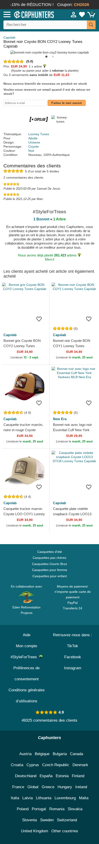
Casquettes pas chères (49, 558)
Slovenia (29, 820)
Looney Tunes (38, 134)
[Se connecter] (74, 14)
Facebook (72, 657)
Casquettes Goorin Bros (49, 564)
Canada (76, 754)
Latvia (27, 798)
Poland (23, 809)
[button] (46, 57)
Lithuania (43, 798)
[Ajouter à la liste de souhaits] (39, 319)
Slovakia (75, 809)
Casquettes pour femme (49, 570)
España (46, 776)
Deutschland (25, 776)
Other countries (64, 831)
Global (32, 787)
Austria (25, 754)
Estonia (62, 776)
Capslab (9, 37)
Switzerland (67, 820)
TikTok (72, 646)
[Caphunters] (28, 14)
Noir (31, 150)
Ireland (81, 787)
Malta (83, 798)
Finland (78, 776)
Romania (56, 809)
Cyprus (32, 765)
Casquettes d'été (49, 552)
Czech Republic (55, 765)
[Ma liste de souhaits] (82, 14)
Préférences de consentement (26, 673)
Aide (26, 635)
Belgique (42, 754)
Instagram (72, 668)
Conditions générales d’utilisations (27, 695)
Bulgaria (60, 754)
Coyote (33, 146)
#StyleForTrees (25, 657)
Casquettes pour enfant (49, 576)
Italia (15, 798)
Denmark (80, 765)
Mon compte (26, 646)
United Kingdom (34, 831)
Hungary (65, 787)
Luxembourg (65, 798)
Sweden (47, 820)
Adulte (33, 138)
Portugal (39, 809)
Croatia (17, 765)
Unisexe (34, 142)
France (18, 787)
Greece (48, 787)
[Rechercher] (91, 24)
